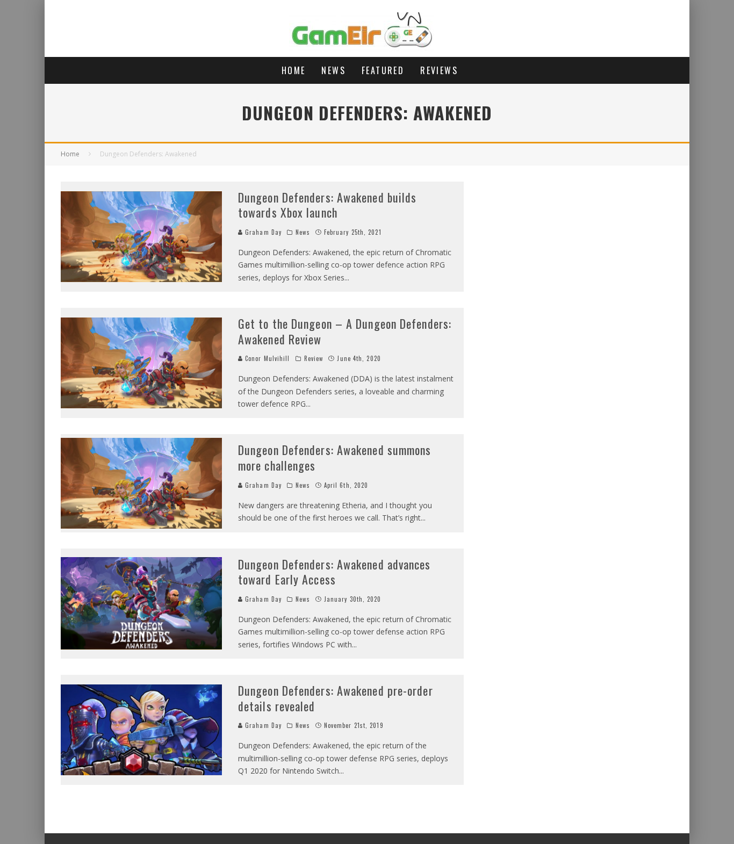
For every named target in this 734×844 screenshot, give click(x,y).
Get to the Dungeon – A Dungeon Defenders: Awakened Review (344, 331)
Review (313, 358)
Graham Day (262, 232)
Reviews (439, 70)
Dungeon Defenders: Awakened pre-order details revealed (335, 698)
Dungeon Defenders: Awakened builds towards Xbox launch (327, 205)
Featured (383, 70)
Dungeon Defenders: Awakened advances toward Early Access (334, 572)
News (333, 70)
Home (294, 70)
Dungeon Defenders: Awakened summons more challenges (334, 457)
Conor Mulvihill (266, 358)
